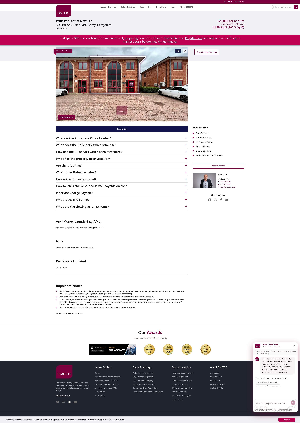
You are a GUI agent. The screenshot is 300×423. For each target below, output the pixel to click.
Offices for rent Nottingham (182, 388)
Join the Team (215, 380)
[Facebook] (221, 199)
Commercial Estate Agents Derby (145, 388)
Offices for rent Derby (180, 384)
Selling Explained (128, 7)
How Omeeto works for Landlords (108, 377)
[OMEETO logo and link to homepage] (63, 11)
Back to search (218, 165)
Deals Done (161, 7)
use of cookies (68, 420)
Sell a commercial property (143, 373)
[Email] (226, 199)
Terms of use (100, 392)
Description (122, 129)
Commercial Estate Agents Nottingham (148, 392)
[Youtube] (75, 401)
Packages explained (217, 384)
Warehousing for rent (180, 377)
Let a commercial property (143, 380)
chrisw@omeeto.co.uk (227, 187)
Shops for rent (177, 399)
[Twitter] (58, 401)
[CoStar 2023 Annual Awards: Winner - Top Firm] (205, 349)
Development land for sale (182, 380)
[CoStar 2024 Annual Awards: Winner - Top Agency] (187, 349)
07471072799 (224, 184)
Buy (150, 7)
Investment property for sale (182, 373)
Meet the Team (216, 377)
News (173, 7)
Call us (229, 2)
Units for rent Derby (179, 392)
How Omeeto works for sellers (106, 380)
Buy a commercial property (143, 377)
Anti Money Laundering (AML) (106, 388)
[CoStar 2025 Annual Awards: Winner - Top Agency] (168, 349)
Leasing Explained (108, 7)
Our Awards (214, 373)
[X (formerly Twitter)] (215, 199)
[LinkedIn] (209, 199)
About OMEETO (186, 7)
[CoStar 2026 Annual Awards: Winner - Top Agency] (112, 349)
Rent (142, 7)
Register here (193, 38)
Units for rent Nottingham (181, 395)
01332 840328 (224, 181)
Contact (98, 373)
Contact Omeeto (216, 388)
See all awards (160, 338)
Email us (241, 2)
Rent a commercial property (143, 384)
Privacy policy (100, 395)
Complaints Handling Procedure (106, 384)
